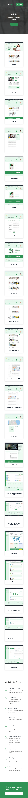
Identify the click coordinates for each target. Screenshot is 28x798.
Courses (14, 121)
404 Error (14, 264)
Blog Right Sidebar (14, 350)
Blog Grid (14, 293)
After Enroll (14, 464)
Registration (14, 178)
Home (14, 64)
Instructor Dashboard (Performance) (14, 524)
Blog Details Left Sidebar (14, 379)
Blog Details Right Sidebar (14, 407)
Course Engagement (14, 610)
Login (14, 207)
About (14, 93)
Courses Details (14, 150)
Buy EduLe (19, 4)
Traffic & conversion (14, 639)
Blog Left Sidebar (14, 321)
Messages (14, 667)
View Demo (14, 24)
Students (14, 553)
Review (14, 581)
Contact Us (14, 436)
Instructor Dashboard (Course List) (14, 494)
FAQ (14, 236)
